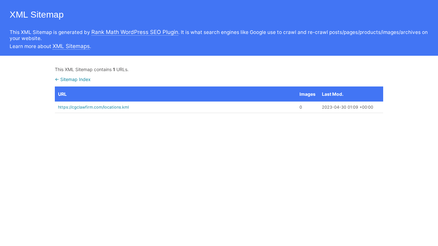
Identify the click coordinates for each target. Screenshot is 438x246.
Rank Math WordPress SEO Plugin (134, 32)
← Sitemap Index (73, 79)
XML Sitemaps (71, 46)
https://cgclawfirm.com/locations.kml (93, 107)
